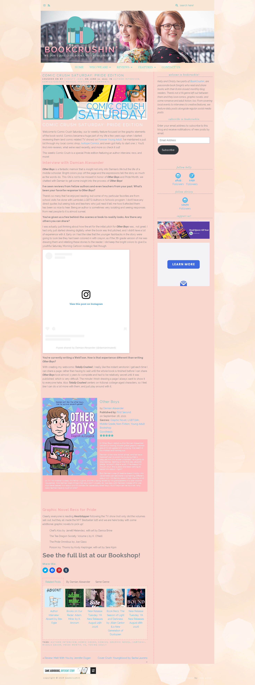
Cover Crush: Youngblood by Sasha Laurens (122, 658)
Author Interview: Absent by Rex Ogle (54, 617)
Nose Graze (205, 678)
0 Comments (101, 82)
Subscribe (168, 150)
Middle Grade (107, 424)
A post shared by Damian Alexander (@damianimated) (86, 347)
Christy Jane (74, 79)
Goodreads (106, 431)
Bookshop (105, 427)
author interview (64, 642)
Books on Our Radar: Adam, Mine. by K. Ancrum (74, 617)
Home (79, 67)
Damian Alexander (113, 408)
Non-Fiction (123, 424)
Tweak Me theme (184, 678)
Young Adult (138, 424)
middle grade (52, 645)
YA (85, 645)
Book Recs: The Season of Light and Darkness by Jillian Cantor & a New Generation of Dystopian (116, 623)
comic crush (87, 642)
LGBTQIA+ (133, 420)
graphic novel (120, 642)
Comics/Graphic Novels (59, 82)
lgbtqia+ (139, 642)
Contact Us (171, 67)
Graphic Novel (118, 420)
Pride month (72, 645)
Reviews (124, 67)
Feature (83, 82)
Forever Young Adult (110, 139)
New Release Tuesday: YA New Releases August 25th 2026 (95, 619)
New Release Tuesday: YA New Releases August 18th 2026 (136, 619)
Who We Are (99, 67)
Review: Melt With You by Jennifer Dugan (68, 658)
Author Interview (126, 79)
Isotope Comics (90, 143)
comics (103, 642)
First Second (124, 412)
